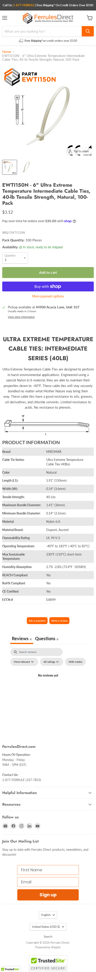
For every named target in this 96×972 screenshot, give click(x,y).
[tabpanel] (48, 686)
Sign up (48, 895)
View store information (21, 317)
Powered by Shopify (48, 947)
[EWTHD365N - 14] (25, 167)
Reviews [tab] (21, 638)
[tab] (46, 639)
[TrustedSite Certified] (48, 963)
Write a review (59, 620)
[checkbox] (75, 662)
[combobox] (42, 31)
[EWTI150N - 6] (9, 167)
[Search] (88, 31)
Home (6, 52)
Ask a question (37, 620)
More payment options (48, 296)
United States (46, 926)
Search (48, 936)
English (45, 915)
